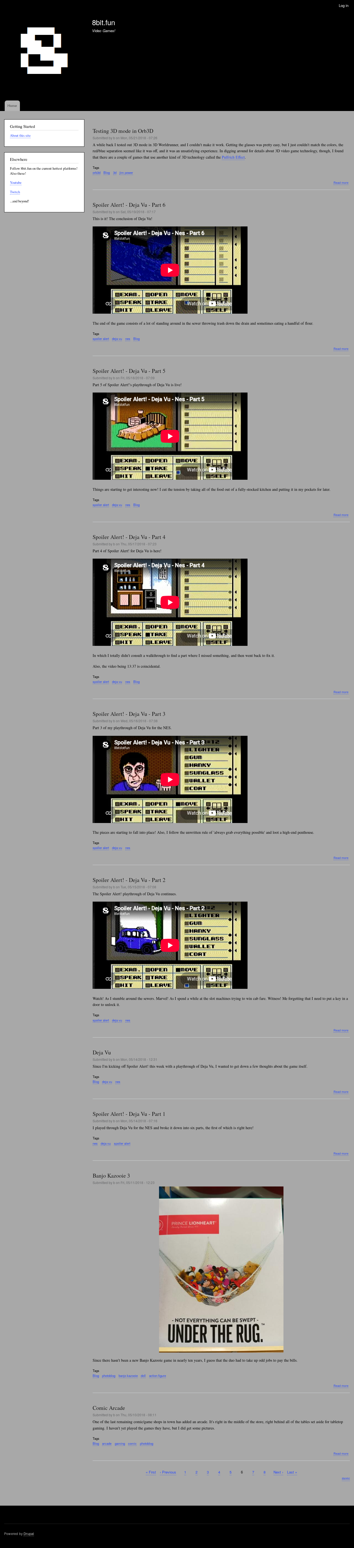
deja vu (117, 338)
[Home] (45, 56)
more (346, 1478)
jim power (126, 172)
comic (132, 1443)
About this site (20, 135)
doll (143, 1375)
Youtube (16, 182)
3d (114, 172)
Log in (343, 5)
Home (12, 105)
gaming (120, 1443)
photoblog (108, 1375)
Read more (341, 182)
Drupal (29, 1533)
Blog (106, 172)
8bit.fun (103, 22)
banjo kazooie (128, 1375)
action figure (157, 1375)
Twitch (15, 192)
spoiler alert (101, 338)
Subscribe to (95, 1490)
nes (127, 338)
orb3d (96, 172)
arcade (106, 1443)
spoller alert (101, 847)
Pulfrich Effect (233, 157)
